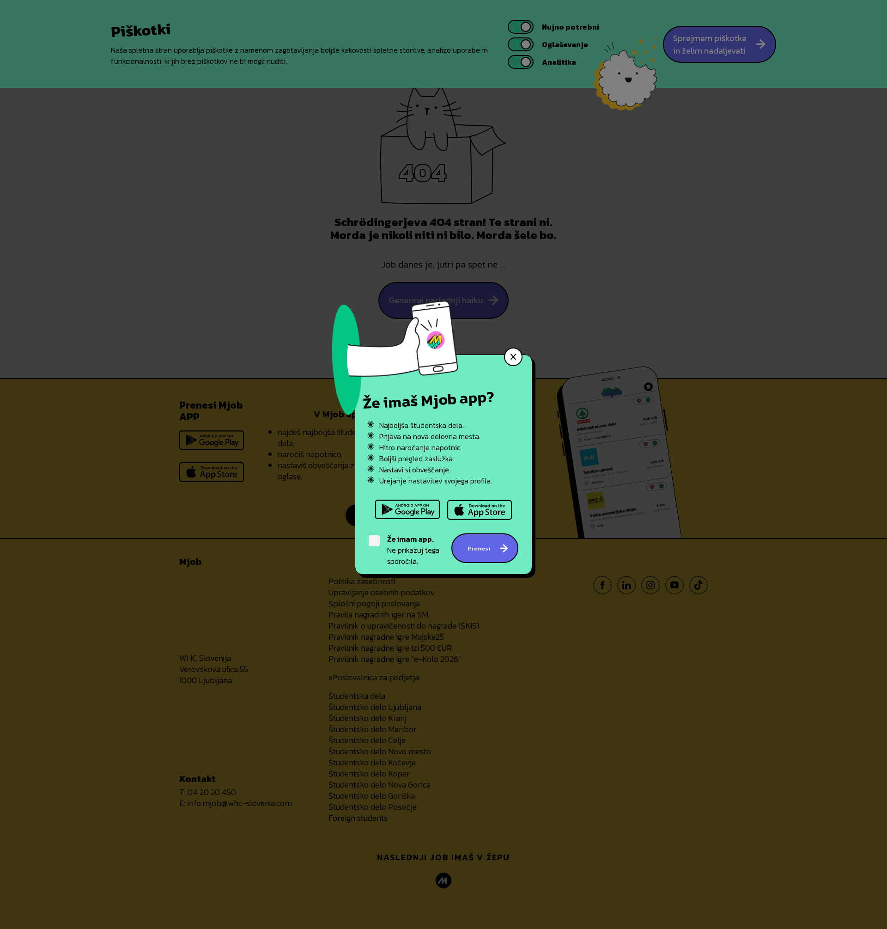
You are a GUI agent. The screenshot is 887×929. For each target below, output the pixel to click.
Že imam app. (410, 538)
